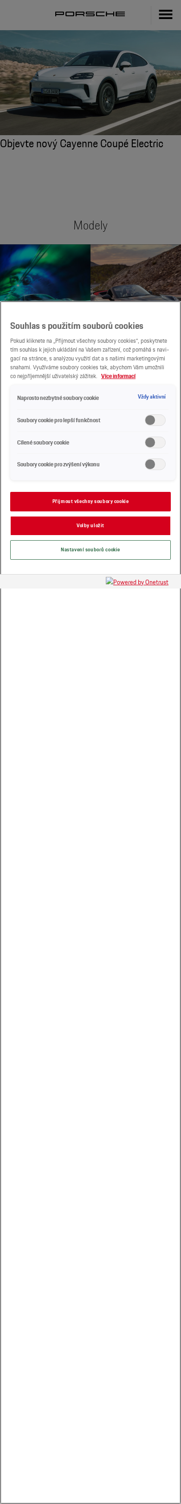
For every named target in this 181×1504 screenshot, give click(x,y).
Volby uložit (90, 525)
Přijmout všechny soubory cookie (90, 501)
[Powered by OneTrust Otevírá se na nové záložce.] (141, 583)
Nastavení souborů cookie (90, 549)
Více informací (118, 376)
